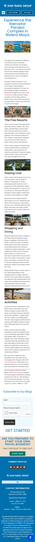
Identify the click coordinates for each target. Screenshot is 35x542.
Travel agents (19, 69)
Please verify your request (12, 408)
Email (6, 400)
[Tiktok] (21, 467)
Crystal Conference (10, 362)
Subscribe (9, 422)
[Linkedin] (24, 467)
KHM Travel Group (15, 372)
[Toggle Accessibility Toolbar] (30, 537)
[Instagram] (14, 467)
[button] (3, 12)
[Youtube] (17, 467)
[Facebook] (11, 467)
